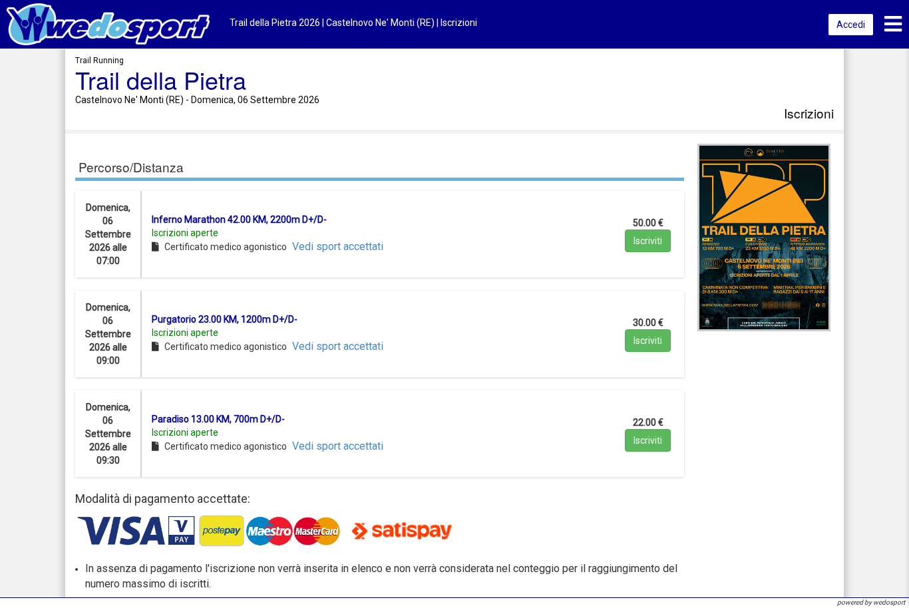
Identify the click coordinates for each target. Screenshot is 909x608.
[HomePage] (108, 23)
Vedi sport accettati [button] (337, 246)
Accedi (850, 24)
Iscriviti (648, 240)
